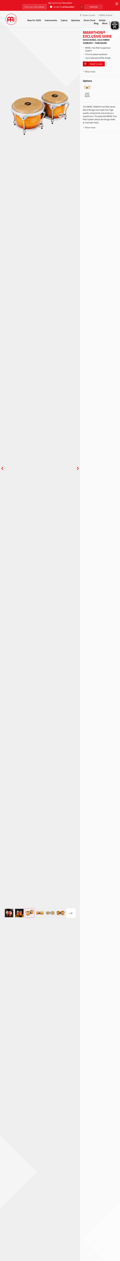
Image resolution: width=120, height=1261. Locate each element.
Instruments (51, 20)
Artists (102, 20)
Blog (96, 23)
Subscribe (93, 6)
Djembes (75, 20)
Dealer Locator (88, 15)
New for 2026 (34, 20)
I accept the (63, 6)
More (104, 23)
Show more (90, 71)
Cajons (64, 20)
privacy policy (68, 6)
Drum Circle (89, 20)
